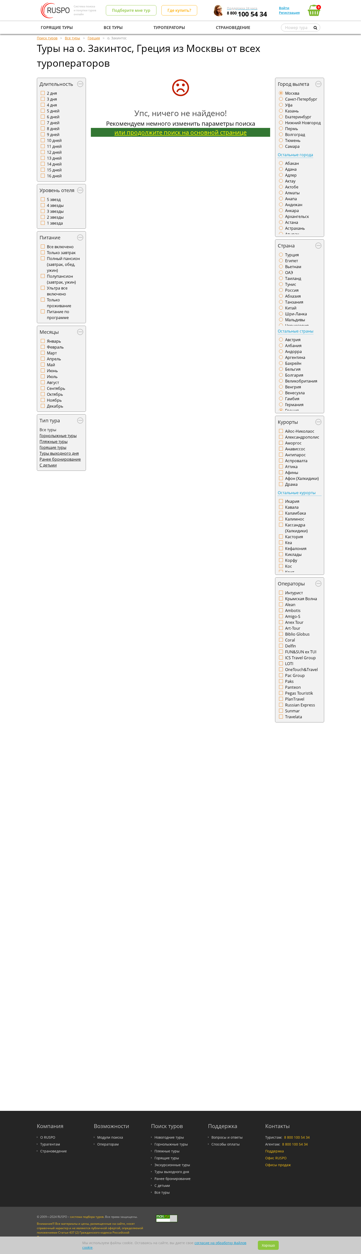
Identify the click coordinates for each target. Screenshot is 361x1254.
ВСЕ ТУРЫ (113, 27)
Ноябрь (54, 400)
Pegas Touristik (299, 693)
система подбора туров (87, 1217)
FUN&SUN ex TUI (300, 652)
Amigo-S (292, 616)
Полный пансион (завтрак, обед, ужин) (63, 264)
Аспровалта (296, 460)
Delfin (290, 646)
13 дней (54, 158)
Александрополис (302, 437)
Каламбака (295, 513)
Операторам (108, 1144)
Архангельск (297, 216)
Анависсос (295, 449)
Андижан (293, 204)
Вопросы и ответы (227, 1137)
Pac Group (295, 675)
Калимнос (294, 519)
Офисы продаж (278, 1164)
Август (53, 382)
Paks (289, 681)
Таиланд (293, 278)
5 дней (53, 111)
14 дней (54, 164)
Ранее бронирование (60, 459)
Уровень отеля (57, 190)
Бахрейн (293, 363)
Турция (292, 255)
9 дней (53, 134)
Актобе (291, 187)
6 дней (53, 117)
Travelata (293, 716)
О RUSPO (47, 1137)
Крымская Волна (301, 598)
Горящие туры (53, 447)
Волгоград (295, 134)
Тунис (290, 284)
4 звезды (55, 205)
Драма (291, 484)
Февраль (55, 347)
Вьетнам (293, 266)
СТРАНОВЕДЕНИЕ (233, 27)
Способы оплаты (225, 1144)
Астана (291, 222)
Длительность (56, 84)
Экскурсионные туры (172, 1164)
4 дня (52, 105)
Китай (290, 308)
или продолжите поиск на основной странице (180, 132)
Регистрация (289, 12)
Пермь (291, 128)
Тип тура (50, 420)
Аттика (291, 466)
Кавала (292, 507)
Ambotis (293, 610)
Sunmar (292, 711)
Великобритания (301, 381)
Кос (288, 566)
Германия (294, 404)
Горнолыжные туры (58, 435)
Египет (291, 260)
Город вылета (293, 84)
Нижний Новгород (303, 122)
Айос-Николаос (299, 431)
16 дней (54, 176)
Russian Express (300, 705)
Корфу (291, 560)
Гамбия (292, 398)
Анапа (291, 198)
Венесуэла (295, 393)
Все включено (60, 246)
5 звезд (54, 199)
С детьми (48, 465)
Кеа (288, 542)
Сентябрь (56, 388)
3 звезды (55, 211)
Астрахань (295, 228)
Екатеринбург (298, 117)
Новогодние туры (169, 1137)
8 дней (53, 128)
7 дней (53, 122)
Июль (52, 376)
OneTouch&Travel (301, 669)
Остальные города (295, 154)
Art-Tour (292, 628)
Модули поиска (110, 1137)
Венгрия (293, 387)
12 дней (54, 152)
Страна (286, 245)
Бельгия (293, 369)
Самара (292, 146)
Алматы (292, 193)
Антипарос (295, 455)
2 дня (52, 93)
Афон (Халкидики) (302, 478)
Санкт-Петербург (301, 99)
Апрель (54, 359)
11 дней (54, 146)
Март (52, 353)
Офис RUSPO (276, 1158)
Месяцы (49, 332)
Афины (291, 472)
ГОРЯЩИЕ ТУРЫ (57, 27)
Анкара (292, 210)
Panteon (293, 687)
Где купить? (179, 10)
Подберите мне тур (131, 10)
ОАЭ (289, 272)
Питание (50, 237)
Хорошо (268, 1245)
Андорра (293, 351)
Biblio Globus (297, 634)
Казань (292, 111)
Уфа (288, 105)
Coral (290, 640)
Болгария (294, 375)
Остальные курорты (297, 492)
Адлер (291, 175)
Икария (292, 501)
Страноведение (53, 1151)
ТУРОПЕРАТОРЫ (169, 27)
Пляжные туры (54, 441)
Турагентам (50, 1144)
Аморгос (293, 443)
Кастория (294, 536)
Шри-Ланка (296, 314)
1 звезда (55, 223)
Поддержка (274, 1151)
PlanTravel (294, 699)
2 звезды (55, 217)
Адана (291, 169)
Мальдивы (295, 319)
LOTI (289, 663)
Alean (290, 604)
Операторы (291, 583)
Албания (293, 345)
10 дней (54, 140)
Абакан (292, 163)
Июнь (52, 370)
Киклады (293, 554)
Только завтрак (61, 252)
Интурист (294, 593)
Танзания (294, 302)
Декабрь (55, 406)
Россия (292, 290)
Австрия (293, 339)
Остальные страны (295, 331)
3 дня (52, 99)
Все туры (162, 1192)
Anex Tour (294, 622)
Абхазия (293, 296)
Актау (290, 181)
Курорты (288, 422)
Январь (54, 341)
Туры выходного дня (59, 453)
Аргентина (295, 357)
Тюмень (292, 140)
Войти (284, 8)
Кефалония (295, 548)
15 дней (54, 170)
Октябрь (55, 394)
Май (51, 364)
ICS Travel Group (300, 657)
